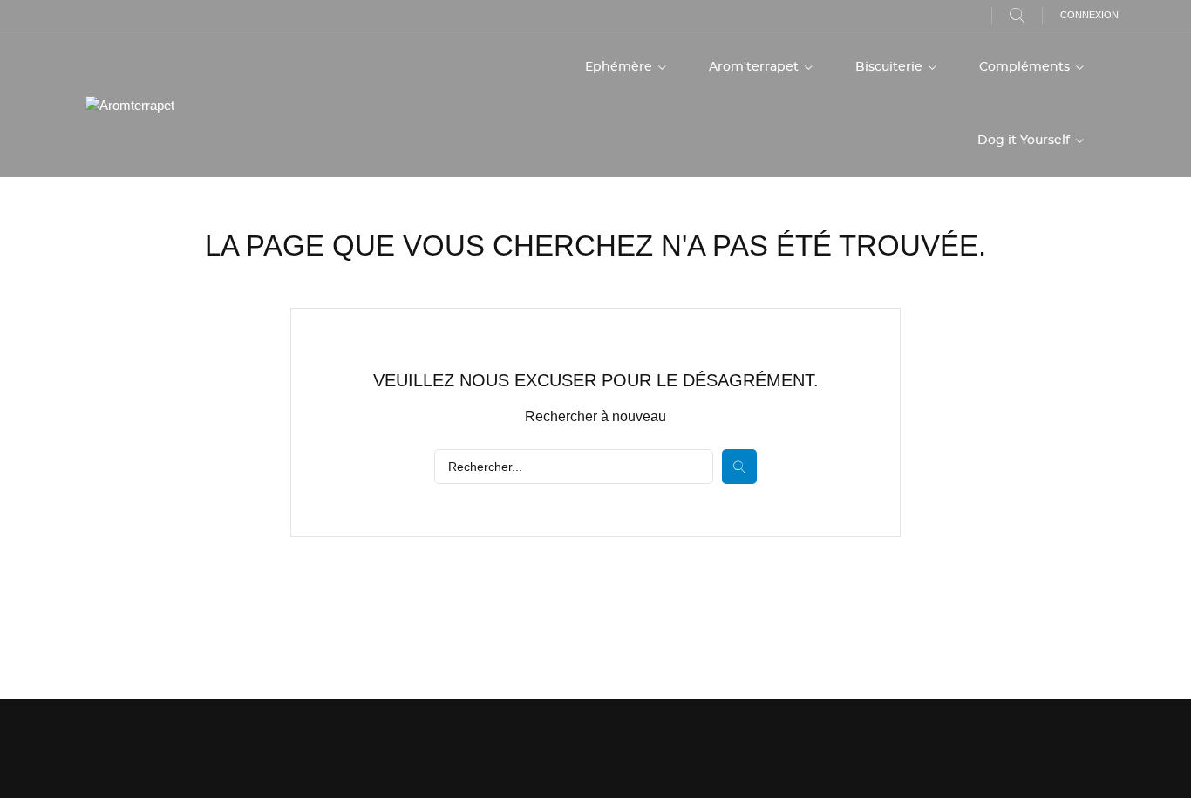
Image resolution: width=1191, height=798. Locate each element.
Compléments (1026, 67)
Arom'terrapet (755, 67)
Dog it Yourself (1025, 140)
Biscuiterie (890, 67)
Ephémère (620, 67)
